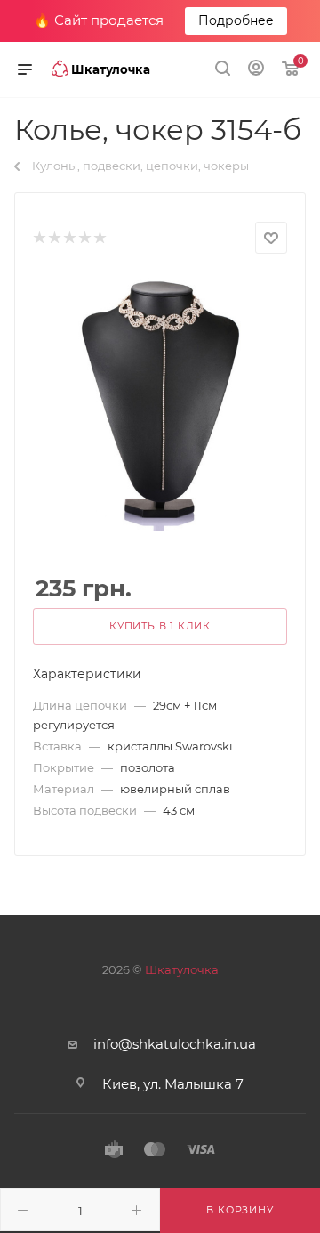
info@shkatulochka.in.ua (174, 1043)
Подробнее (236, 20)
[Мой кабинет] (256, 69)
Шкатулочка (182, 969)
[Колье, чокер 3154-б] (160, 401)
